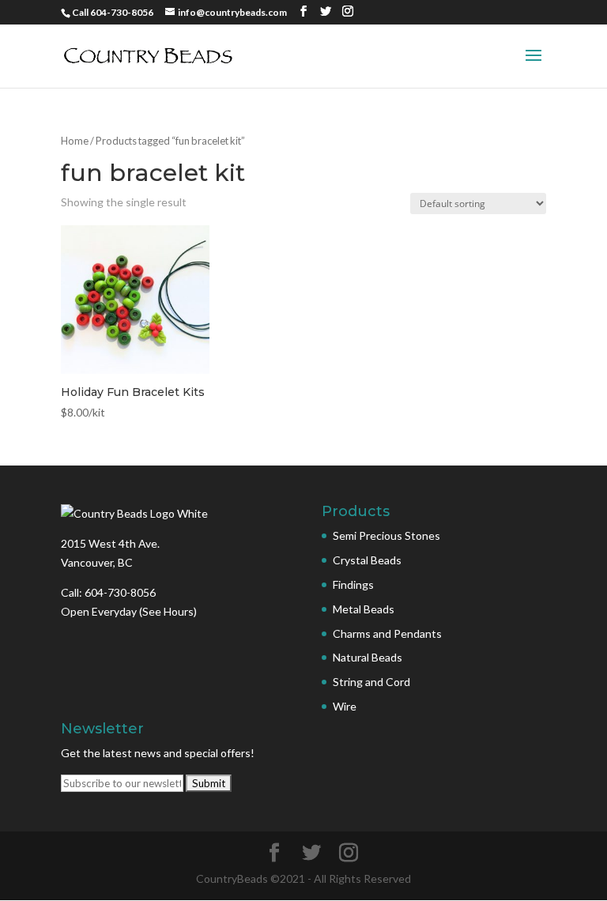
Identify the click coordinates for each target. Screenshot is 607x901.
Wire (344, 706)
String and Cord (371, 681)
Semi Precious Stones (386, 535)
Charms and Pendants (387, 633)
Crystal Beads (367, 560)
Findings (353, 584)
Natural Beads (367, 657)
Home (75, 140)
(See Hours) (168, 611)
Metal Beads (363, 609)
